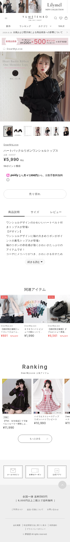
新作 (8, 26)
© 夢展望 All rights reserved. (35, 534)
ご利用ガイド (17, 509)
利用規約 (53, 525)
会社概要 (17, 525)
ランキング (25, 26)
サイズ (35, 212)
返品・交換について (35, 509)
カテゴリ (43, 26)
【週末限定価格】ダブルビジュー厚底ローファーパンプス (57, 332)
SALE (62, 26)
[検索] (55, 17)
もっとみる (35, 438)
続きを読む (33, 261)
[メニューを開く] (6, 18)
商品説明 (14, 212)
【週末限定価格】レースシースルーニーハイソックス (10, 332)
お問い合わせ (53, 509)
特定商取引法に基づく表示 (35, 525)
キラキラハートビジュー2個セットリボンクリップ (33, 332)
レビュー (56, 212)
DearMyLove (11, 144)
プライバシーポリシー (36, 529)
